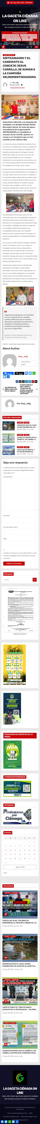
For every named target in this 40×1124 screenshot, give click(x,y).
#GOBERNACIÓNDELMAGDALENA (11, 37)
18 (10, 854)
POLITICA (12, 55)
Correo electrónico (10, 527)
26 (15, 858)
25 (10, 858)
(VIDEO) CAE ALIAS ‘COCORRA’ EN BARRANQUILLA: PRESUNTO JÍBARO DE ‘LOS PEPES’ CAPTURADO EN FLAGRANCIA (19, 923)
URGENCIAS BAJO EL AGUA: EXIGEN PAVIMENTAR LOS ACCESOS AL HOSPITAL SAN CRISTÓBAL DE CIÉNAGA (18, 966)
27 (20, 858)
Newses (30, 1107)
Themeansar (20, 1109)
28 (24, 858)
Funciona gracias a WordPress (14, 1107)
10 (5, 850)
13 (19, 850)
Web (5, 539)
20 (20, 854)
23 (34, 854)
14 (24, 850)
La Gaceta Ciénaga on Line (29, 1116)
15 (29, 850)
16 (34, 850)
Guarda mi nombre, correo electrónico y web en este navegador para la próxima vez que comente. (19, 555)
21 (24, 854)
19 (15, 854)
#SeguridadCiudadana (14, 40)
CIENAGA (6, 55)
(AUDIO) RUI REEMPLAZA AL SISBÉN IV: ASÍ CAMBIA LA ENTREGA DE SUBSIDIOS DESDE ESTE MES (19, 1053)
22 (29, 854)
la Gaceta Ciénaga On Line (20, 1120)
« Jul (4, 873)
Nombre (6, 515)
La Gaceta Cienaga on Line (11, 1116)
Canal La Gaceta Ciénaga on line (17, 1113)
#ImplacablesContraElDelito (28, 35)
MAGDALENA (25, 37)
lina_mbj (16, 83)
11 (10, 850)
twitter (31, 1113)
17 (5, 854)
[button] (31, 47)
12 (15, 850)
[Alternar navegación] (27, 47)
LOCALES (26, 422)
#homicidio (33, 37)
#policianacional (27, 40)
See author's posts (25, 363)
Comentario (8, 477)
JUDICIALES (7, 893)
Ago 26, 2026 (21, 454)
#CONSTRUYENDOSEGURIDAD (11, 35)
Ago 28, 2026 (21, 429)
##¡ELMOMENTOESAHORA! (17, 88)
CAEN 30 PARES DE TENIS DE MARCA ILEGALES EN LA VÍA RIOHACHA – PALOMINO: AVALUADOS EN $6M (19, 1009)
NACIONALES (15, 893)
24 (5, 858)
